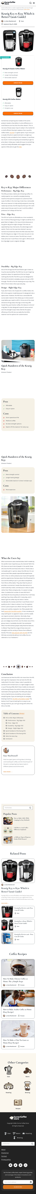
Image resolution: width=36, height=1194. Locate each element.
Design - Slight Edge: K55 (15, 728)
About (3, 1149)
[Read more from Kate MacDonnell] (2, 21)
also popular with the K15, (19, 633)
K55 (20, 147)
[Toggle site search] (30, 3)
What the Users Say (11, 736)
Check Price (18, 83)
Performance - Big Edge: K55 (16, 720)
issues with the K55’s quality (12, 611)
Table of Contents (13, 713)
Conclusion (9, 738)
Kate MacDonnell (11, 21)
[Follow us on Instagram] (25, 1165)
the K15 (12, 132)
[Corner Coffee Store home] (18, 1118)
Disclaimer (5, 1153)
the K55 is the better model (21, 699)
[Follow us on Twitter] (15, 1165)
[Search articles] (30, 808)
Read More (7, 771)
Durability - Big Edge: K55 (15, 725)
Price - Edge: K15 (13, 723)
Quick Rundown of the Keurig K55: (16, 733)
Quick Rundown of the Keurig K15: (16, 731)
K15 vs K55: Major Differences (14, 718)
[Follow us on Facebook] (10, 1165)
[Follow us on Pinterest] (20, 1165)
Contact (4, 1156)
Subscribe (18, 1187)
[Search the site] (32, 1144)
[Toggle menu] (34, 3)
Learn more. (27, 9)
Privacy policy (6, 1159)
